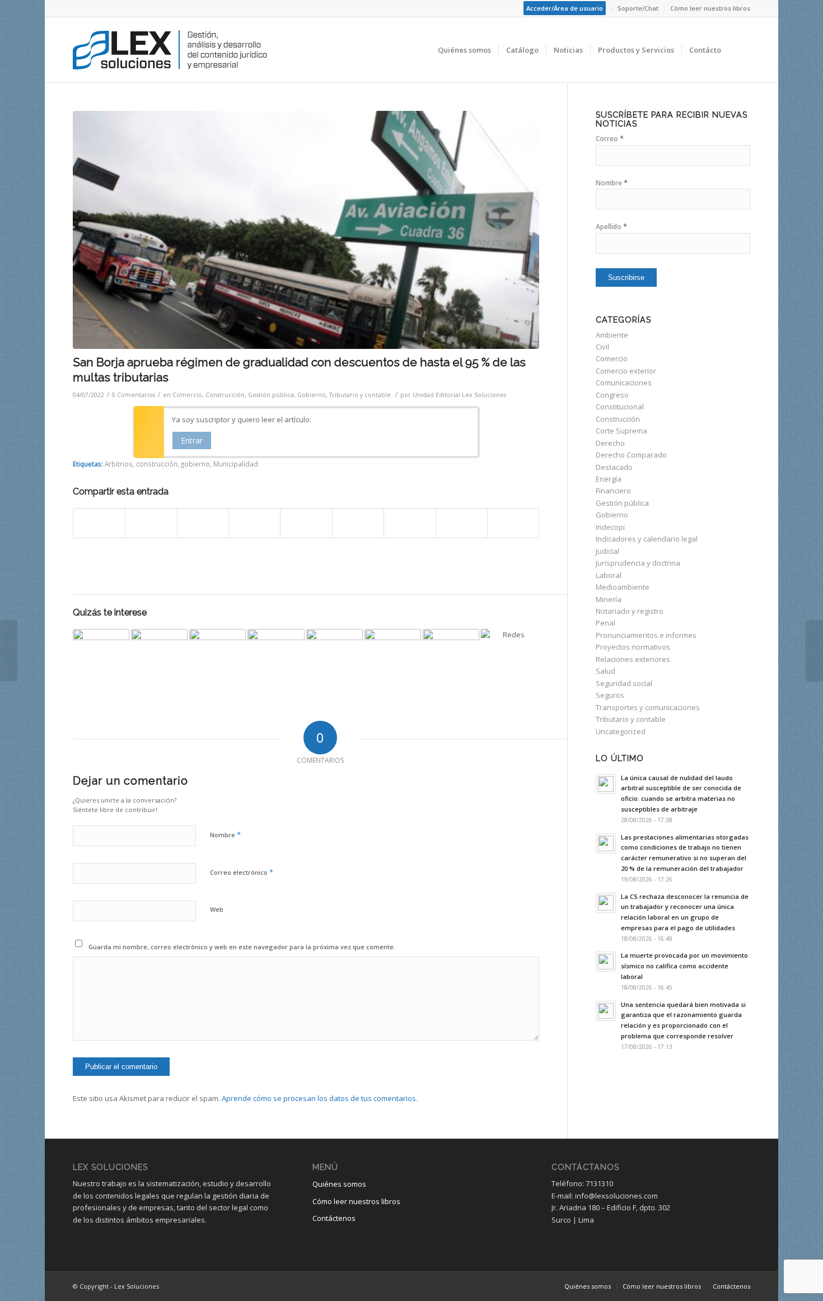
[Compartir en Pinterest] (254, 523)
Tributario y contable (360, 395)
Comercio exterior (626, 371)
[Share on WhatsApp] (202, 523)
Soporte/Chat (638, 8)
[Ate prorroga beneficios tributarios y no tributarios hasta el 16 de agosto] (159, 657)
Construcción (225, 395)
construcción (156, 463)
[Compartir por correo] (513, 523)
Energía (608, 479)
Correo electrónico (241, 872)
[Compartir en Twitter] (150, 523)
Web (216, 909)
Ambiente (612, 335)
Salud (605, 671)
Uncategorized (621, 731)
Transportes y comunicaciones (648, 707)
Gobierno (311, 395)
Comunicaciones (624, 382)
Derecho (610, 443)
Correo (610, 138)
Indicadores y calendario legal (647, 539)
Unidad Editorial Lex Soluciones (459, 395)
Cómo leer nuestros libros (710, 8)
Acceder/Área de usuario (564, 8)
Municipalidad (235, 463)
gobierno (195, 463)
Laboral (608, 575)
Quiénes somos (339, 1184)
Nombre (225, 834)
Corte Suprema (621, 431)
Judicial (607, 551)
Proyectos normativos (633, 647)
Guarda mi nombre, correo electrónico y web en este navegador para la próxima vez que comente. (241, 947)
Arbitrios (119, 463)
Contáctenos (334, 1218)
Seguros (610, 695)
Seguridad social (624, 683)
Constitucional (620, 407)
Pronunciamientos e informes (646, 635)
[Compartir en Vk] (409, 523)
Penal (605, 623)
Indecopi (610, 527)
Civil (602, 347)
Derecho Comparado (631, 455)
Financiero (613, 491)
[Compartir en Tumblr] (358, 523)
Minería (608, 599)
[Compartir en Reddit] (461, 523)
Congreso (612, 395)
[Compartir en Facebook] (99, 523)
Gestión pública (271, 395)
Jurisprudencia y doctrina (638, 563)
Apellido (611, 226)
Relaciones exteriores (633, 659)
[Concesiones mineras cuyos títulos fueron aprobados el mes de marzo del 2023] (392, 657)
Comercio (187, 395)
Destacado (614, 467)
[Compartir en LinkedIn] (305, 523)
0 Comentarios (133, 395)
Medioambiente (622, 587)
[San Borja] (306, 230)
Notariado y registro (629, 611)
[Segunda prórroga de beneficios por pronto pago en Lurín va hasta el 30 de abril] (217, 657)
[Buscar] (739, 49)
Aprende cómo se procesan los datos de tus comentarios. (320, 1098)
